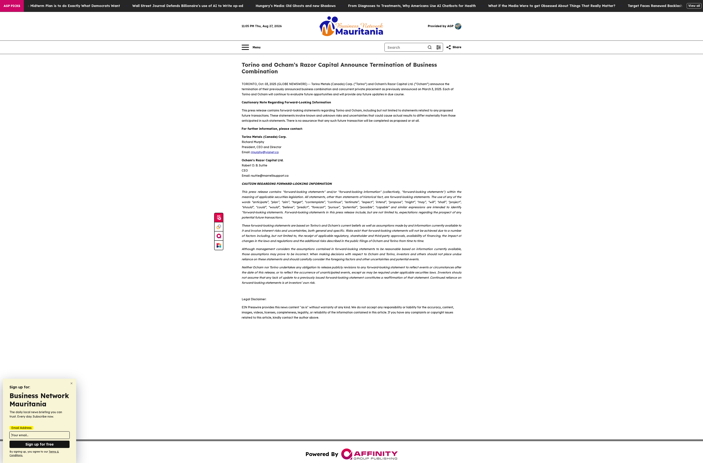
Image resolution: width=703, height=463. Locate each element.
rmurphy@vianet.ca (265, 152)
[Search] (429, 47)
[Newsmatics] (219, 245)
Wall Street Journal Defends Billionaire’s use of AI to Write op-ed (187, 6)
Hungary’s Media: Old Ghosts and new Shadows (296, 6)
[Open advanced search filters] (438, 47)
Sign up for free (39, 444)
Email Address (21, 428)
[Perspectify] (219, 227)
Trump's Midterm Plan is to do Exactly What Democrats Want (68, 6)
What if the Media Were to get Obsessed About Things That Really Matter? (551, 6)
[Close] (71, 383)
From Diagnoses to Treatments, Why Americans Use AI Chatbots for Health (412, 6)
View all (694, 6)
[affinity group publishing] (219, 236)
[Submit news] (219, 217)
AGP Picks (12, 6)
